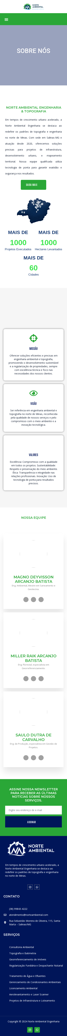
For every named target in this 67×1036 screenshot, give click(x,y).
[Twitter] (33, 599)
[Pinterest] (41, 599)
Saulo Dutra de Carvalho (34, 737)
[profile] (33, 573)
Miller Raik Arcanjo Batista (34, 658)
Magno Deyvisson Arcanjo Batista (34, 579)
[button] (6, 19)
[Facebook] (26, 599)
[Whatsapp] (37, 887)
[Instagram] (30, 887)
